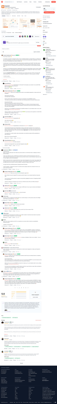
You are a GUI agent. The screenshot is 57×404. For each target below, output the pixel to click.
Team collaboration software (51, 55)
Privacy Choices (31, 402)
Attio (15, 391)
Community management (18, 381)
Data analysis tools (49, 65)
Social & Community (18, 377)
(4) (5, 200)
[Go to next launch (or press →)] (54, 9)
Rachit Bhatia (7, 116)
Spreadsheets (48, 54)
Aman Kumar (6, 338)
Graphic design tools (4, 381)
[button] (25, 15)
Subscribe (48, 1)
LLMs (15, 369)
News (30, 1)
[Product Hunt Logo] (2, 2)
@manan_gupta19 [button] (8, 243)
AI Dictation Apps (3, 390)
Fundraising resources (32, 380)
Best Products (19, 1)
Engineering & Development (5, 369)
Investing (30, 381)
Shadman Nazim (7, 124)
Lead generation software (46, 370)
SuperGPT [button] (26, 125)
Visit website (38, 7)
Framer (30, 394)
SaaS (13, 32)
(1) (7, 183)
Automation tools (49, 83)
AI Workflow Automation (32, 375)
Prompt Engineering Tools (18, 373)
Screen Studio (31, 390)
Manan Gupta (7, 202)
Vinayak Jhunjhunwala (7, 55)
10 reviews (10, 352)
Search (30, 374)
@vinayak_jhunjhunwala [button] (9, 272)
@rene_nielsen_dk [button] (8, 229)
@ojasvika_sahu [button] (7, 192)
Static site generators (4, 397)
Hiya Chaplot (7, 190)
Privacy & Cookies (25, 402)
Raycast (16, 397)
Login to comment (37, 51)
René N (4, 219)
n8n (15, 390)
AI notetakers (30, 370)
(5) (7, 360)
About (17, 402)
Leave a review (35, 297)
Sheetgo (47, 67)
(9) (5, 169)
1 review (10, 323)
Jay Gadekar (6, 351)
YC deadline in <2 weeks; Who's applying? (48, 391)
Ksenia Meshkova (8, 83)
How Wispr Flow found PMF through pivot (48, 394)
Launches (25, 1)
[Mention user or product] (3, 52)
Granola (30, 398)
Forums (35, 1)
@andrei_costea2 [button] (8, 204)
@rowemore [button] (7, 255)
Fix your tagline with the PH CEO (47, 398)
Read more (6, 334)
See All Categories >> (45, 380)
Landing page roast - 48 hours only (47, 397)
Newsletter (11, 402)
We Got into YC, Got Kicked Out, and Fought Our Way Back (48, 393)
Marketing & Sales (45, 369)
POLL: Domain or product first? (47, 390)
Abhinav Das (7, 185)
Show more (37, 36)
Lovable (16, 388)
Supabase (16, 398)
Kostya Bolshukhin (8, 140)
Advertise (40, 1)
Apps (14, 402)
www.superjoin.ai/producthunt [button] (15, 109)
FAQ (19, 402)
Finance (30, 377)
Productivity (9, 32)
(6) (7, 88)
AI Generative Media (4, 382)
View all (21, 363)
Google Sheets (48, 49)
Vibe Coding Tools (3, 370)
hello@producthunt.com (47, 402)
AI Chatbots (16, 370)
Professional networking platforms (20, 380)
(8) (7, 114)
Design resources (3, 380)
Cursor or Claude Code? (46, 388)
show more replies (7, 147)
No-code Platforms (49, 74)
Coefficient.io (48, 76)
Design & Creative (4, 377)
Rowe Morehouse (6, 247)
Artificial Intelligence (18, 32)
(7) (5, 276)
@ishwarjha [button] (7, 280)
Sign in (54, 1)
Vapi (15, 394)
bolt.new (30, 391)
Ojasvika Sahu (6, 322)
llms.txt (39, 402)
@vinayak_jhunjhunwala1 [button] (9, 84)
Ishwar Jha (5, 271)
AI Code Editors (3, 373)
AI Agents (43, 377)
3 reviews (11, 8)
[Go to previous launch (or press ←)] (52, 9)
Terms (21, 402)
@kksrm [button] (6, 92)
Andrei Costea (5, 196)
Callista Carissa (6, 213)
